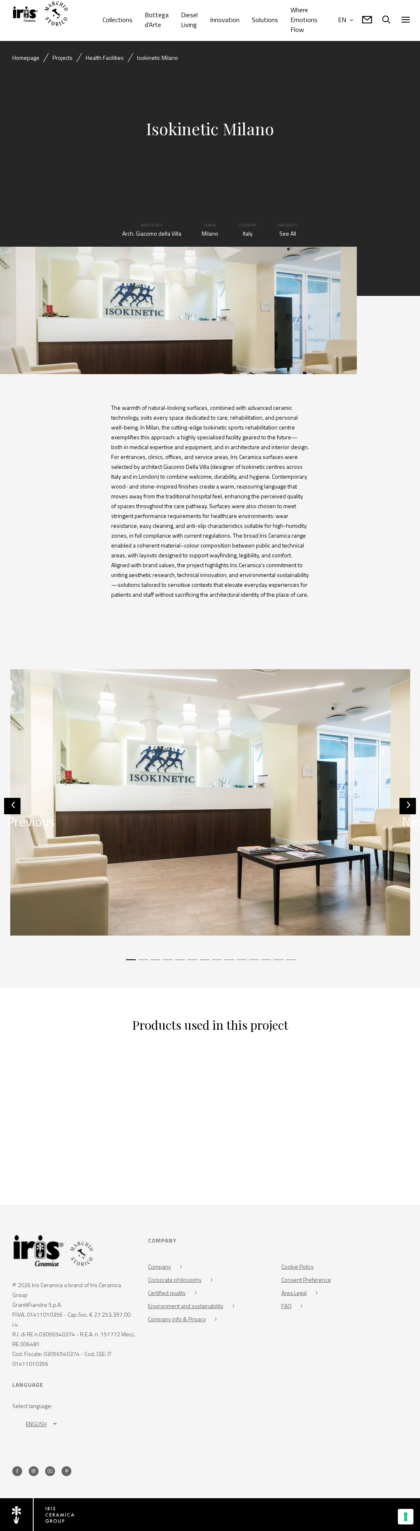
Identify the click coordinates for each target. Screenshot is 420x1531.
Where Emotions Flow (303, 19)
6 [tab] (191, 963)
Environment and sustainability (186, 1306)
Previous (14, 812)
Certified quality (167, 1292)
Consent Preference (306, 1279)
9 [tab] (228, 963)
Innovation (225, 20)
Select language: (32, 1406)
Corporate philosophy (175, 1279)
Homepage (25, 57)
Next (409, 812)
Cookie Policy (297, 1266)
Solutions (265, 20)
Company (159, 1266)
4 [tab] (167, 963)
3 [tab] (155, 963)
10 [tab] (241, 963)
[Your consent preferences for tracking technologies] (405, 1516)
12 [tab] (265, 963)
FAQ (286, 1306)
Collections (117, 20)
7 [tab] (204, 963)
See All (287, 233)
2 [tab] (142, 963)
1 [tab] (130, 963)
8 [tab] (216, 963)
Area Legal (294, 1292)
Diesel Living (189, 20)
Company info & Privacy (177, 1319)
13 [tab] (278, 963)
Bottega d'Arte (157, 20)
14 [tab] (290, 963)
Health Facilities (105, 57)
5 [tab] (179, 963)
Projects (62, 57)
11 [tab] (253, 963)
